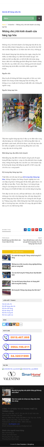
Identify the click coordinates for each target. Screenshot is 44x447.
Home (4, 24)
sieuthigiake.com (14, 424)
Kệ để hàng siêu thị (8, 306)
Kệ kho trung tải (7, 312)
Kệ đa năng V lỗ (7, 310)
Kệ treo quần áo (7, 315)
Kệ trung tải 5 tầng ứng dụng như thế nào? (26, 290)
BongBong (31, 444)
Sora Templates (21, 444)
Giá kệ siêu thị (7, 304)
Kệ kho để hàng (7, 308)
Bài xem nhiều (18, 252)
